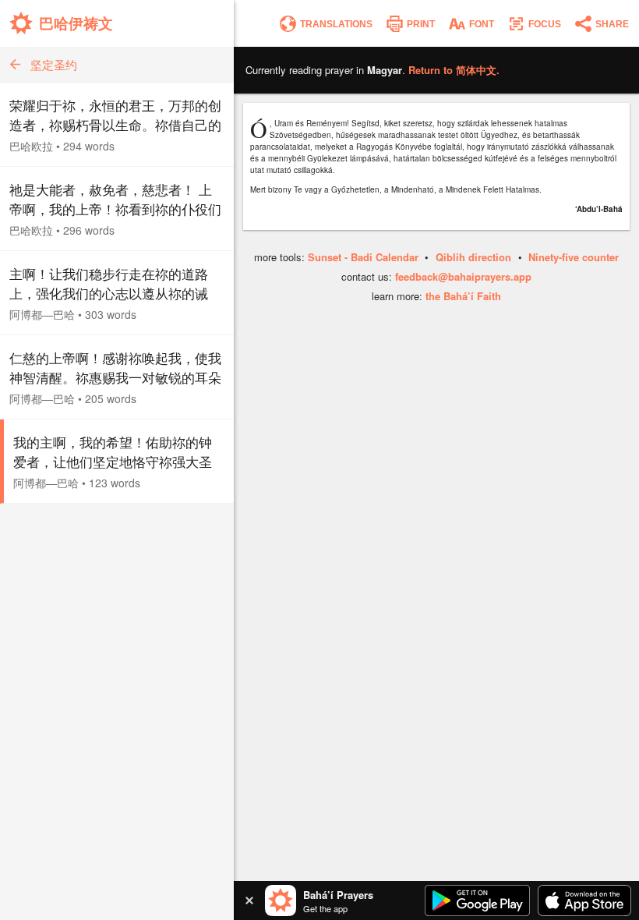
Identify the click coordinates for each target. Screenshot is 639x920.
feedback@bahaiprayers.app (463, 276)
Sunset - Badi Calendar (363, 256)
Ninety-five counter (573, 256)
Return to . (454, 69)
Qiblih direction (473, 256)
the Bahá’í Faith (463, 295)
